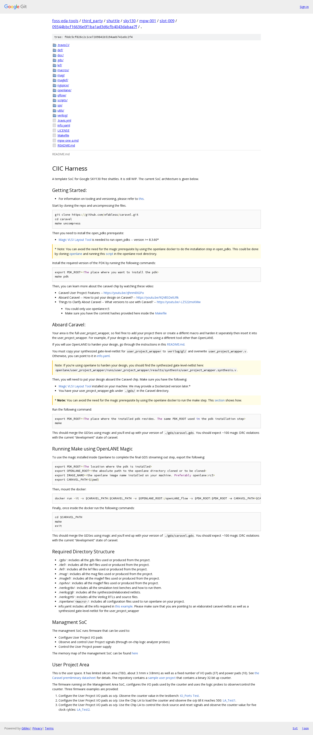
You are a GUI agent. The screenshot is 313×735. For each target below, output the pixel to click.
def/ (60, 50)
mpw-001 (147, 20)
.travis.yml (64, 120)
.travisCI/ (63, 45)
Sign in (304, 7)
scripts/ (62, 100)
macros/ (63, 70)
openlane (75, 254)
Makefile (63, 135)
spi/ (59, 105)
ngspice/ (63, 85)
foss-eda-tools (65, 20)
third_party (92, 20)
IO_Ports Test (189, 696)
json (305, 728)
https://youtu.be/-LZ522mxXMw (179, 302)
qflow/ (61, 95)
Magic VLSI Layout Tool (75, 240)
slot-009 (167, 20)
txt (295, 728)
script (109, 254)
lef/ (59, 65)
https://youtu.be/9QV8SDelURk (157, 297)
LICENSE (63, 130)
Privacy (37, 728)
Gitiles (26, 728)
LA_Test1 (229, 700)
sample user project (162, 678)
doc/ (60, 55)
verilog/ (62, 115)
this (141, 199)
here (135, 653)
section (220, 400)
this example (124, 606)
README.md (66, 145)
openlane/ (64, 90)
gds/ (60, 60)
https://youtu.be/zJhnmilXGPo (124, 293)
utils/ (60, 110)
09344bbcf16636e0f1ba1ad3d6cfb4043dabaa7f (94, 26)
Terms (49, 728)
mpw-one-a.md (68, 140)
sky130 (129, 20)
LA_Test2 (83, 709)
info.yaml (63, 125)
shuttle (113, 20)
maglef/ (62, 80)
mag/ (61, 75)
